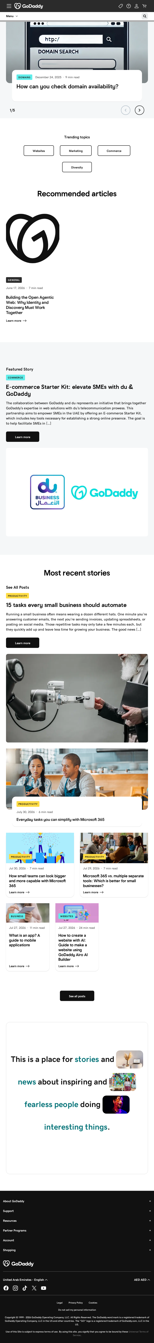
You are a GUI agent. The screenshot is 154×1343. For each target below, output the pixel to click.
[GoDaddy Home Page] (18, 1263)
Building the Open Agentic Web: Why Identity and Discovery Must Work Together (30, 305)
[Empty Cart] (144, 6)
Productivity (17, 596)
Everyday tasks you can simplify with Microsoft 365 (60, 819)
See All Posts (17, 587)
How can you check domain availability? (67, 86)
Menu (10, 16)
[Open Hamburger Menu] (7, 6)
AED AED (140, 1279)
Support (8, 1211)
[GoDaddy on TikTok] (25, 1290)
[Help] (128, 6)
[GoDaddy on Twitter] (34, 1290)
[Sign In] (136, 6)
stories (87, 1059)
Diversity (77, 167)
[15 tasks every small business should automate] (77, 698)
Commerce (114, 150)
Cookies (93, 1302)
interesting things (75, 1126)
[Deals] (120, 6)
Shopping (9, 1250)
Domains (24, 77)
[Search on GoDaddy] (145, 16)
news (27, 1081)
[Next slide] (139, 110)
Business (17, 916)
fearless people (51, 1104)
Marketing (76, 150)
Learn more (13, 320)
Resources (10, 1220)
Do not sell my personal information (77, 1309)
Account (8, 1240)
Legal (60, 1302)
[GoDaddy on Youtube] (44, 1290)
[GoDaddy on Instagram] (15, 1290)
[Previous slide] (125, 110)
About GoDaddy (13, 1201)
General (14, 280)
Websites (39, 150)
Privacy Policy (76, 1302)
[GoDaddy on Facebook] (6, 1290)
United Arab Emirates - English (23, 1279)
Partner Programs (14, 1230)
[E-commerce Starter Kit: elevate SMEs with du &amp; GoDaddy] (77, 492)
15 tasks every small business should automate (66, 605)
